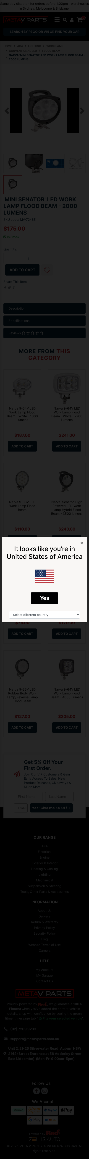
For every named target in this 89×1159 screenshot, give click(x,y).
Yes (44, 598)
